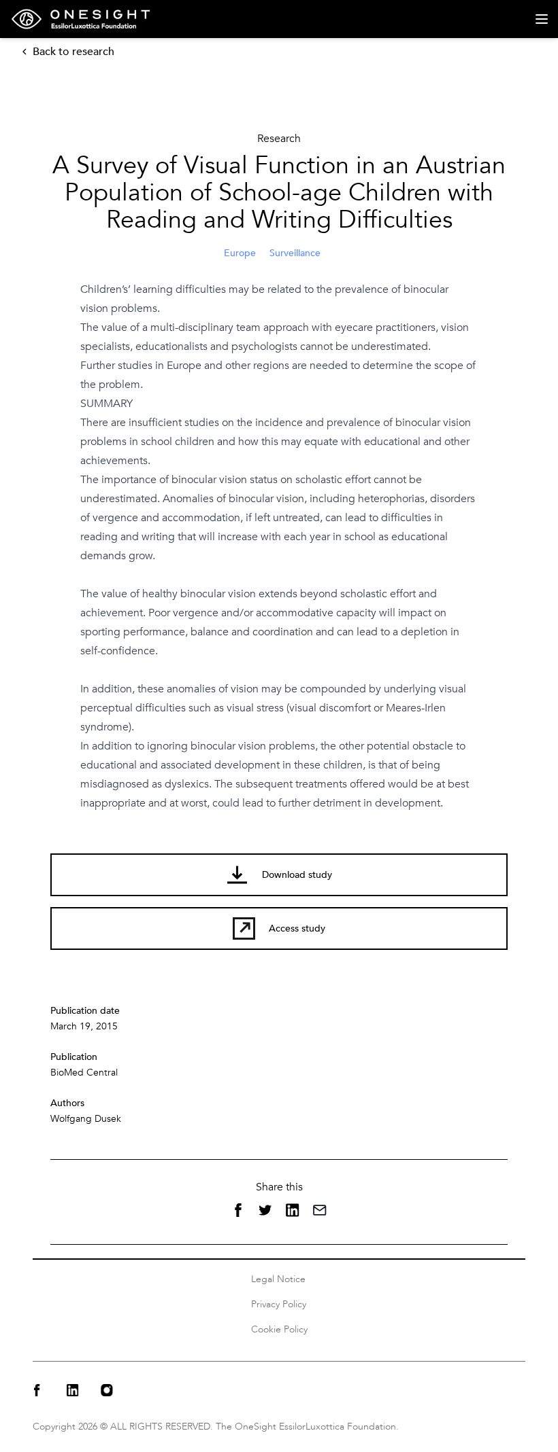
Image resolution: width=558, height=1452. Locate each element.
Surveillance (295, 253)
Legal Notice (278, 1279)
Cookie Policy (279, 1329)
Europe (240, 253)
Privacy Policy (278, 1304)
